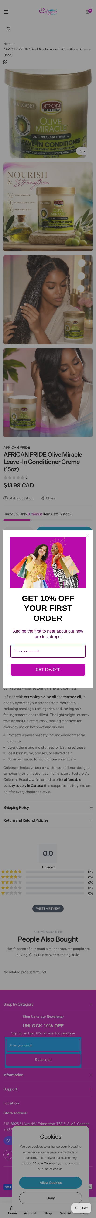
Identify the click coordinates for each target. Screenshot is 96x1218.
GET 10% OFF (48, 670)
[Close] (87, 535)
